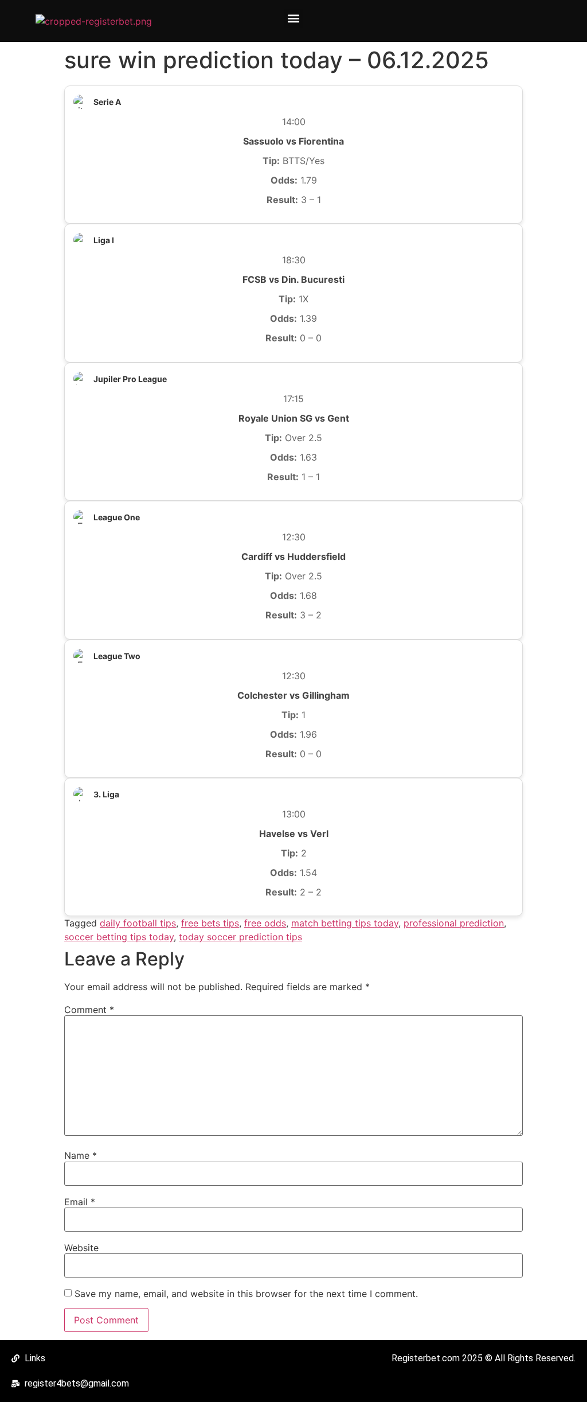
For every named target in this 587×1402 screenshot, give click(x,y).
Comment (89, 1009)
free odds (265, 923)
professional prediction (454, 923)
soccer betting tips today (119, 937)
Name (80, 1155)
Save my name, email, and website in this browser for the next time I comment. (246, 1293)
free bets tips (210, 923)
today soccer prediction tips (240, 937)
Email (79, 1201)
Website (81, 1247)
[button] (293, 18)
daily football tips (138, 923)
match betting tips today (344, 923)
